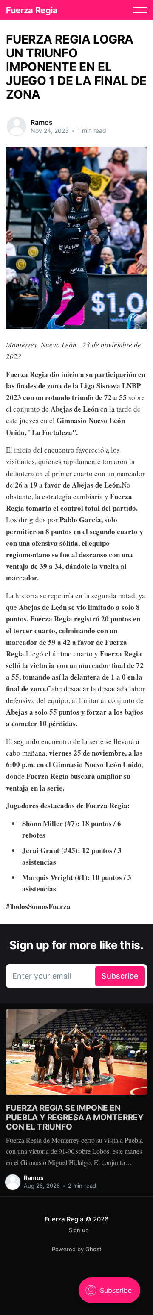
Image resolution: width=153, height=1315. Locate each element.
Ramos (41, 122)
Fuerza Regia (31, 10)
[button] (140, 10)
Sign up (79, 1230)
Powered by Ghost (77, 1249)
